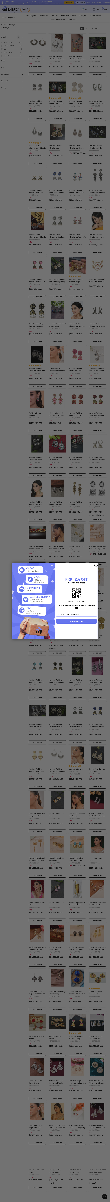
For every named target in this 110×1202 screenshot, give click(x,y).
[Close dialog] (96, 564)
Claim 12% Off (76, 621)
